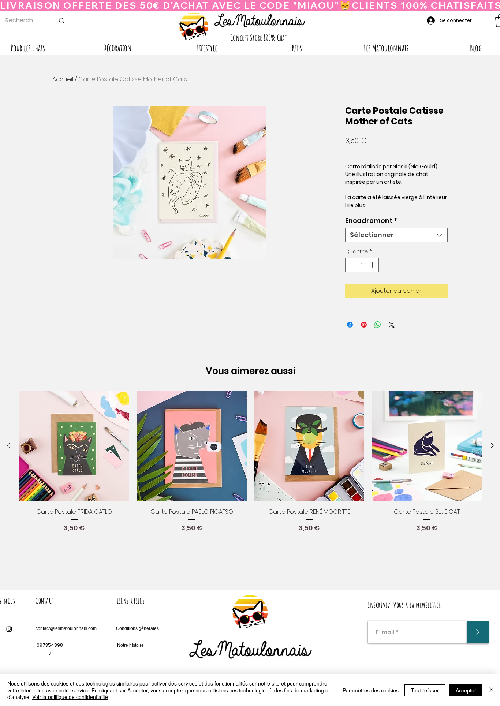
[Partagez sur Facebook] (350, 324)
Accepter (466, 690)
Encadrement (371, 221)
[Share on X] (391, 324)
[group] (250, 476)
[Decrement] (351, 265)
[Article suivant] (492, 445)
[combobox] (396, 235)
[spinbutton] (362, 265)
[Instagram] (9, 629)
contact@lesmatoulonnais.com (66, 628)
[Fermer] (491, 690)
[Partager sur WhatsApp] (377, 324)
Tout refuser (425, 690)
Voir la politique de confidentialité (70, 697)
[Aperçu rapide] (74, 446)
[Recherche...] (61, 20)
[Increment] (373, 265)
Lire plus (355, 205)
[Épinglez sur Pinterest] (363, 324)
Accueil (62, 79)
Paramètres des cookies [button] (371, 690)
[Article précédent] (8, 445)
